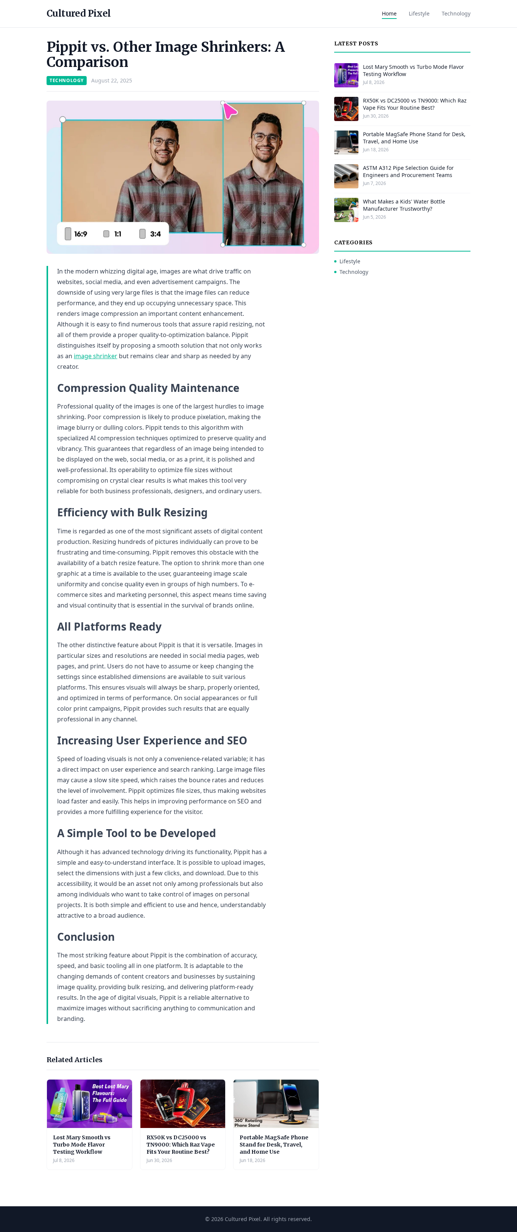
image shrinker (95, 356)
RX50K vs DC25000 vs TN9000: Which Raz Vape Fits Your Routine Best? (180, 1145)
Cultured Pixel (79, 13)
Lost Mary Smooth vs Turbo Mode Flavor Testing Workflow (82, 1145)
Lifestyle (419, 13)
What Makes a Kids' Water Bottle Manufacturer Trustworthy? (404, 205)
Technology (456, 13)
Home (389, 13)
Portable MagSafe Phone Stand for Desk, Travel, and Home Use (274, 1145)
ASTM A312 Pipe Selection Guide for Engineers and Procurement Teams (408, 171)
